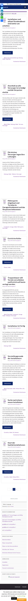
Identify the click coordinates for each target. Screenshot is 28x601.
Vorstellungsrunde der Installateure (15, 357)
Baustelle (9, 314)
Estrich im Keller (14, 238)
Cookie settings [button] (21, 596)
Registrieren (5, 565)
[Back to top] (24, 597)
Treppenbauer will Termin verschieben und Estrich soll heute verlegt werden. (13, 281)
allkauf (5, 57)
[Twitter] (1, 8)
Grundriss (6, 432)
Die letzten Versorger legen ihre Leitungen (16, 154)
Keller (3, 59)
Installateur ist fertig (16, 326)
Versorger (5, 125)
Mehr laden (14, 498)
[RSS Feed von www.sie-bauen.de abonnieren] (2, 1)
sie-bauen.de (4, 7)
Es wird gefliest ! (12, 524)
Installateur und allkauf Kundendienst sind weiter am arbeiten (13, 22)
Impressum (17, 586)
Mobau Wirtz (19, 388)
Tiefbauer (8, 315)
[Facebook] (1, 5)
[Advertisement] (14, 74)
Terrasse (21, 124)
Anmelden (4, 562)
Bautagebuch (12, 27)
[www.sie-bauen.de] (14, 577)
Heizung (21, 57)
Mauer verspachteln (7, 543)
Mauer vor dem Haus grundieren (10, 546)
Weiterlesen (7, 52)
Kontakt (24, 586)
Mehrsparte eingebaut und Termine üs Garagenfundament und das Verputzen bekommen (13, 205)
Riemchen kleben (6, 539)
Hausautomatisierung (12, 57)
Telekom (14, 174)
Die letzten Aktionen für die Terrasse (11, 552)
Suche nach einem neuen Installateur (15, 401)
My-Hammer (16, 432)
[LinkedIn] (1, 11)
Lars (3, 519)
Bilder (8, 124)
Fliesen (5, 267)
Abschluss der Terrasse (8, 549)
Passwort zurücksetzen (8, 568)
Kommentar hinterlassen (19, 61)
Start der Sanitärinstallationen (16, 444)
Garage (12, 227)
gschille (5, 27)
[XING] (1, 14)
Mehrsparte (20, 227)
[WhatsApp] (1, 17)
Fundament (6, 227)
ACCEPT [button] (14, 598)
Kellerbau (8, 59)
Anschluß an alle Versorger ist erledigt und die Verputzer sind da (14, 89)
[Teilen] (1, 20)
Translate (12, 506)
